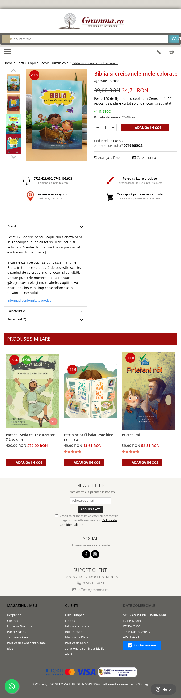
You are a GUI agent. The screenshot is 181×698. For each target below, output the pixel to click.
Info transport (75, 632)
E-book (70, 620)
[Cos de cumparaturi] (171, 51)
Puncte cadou (16, 632)
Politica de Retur (76, 643)
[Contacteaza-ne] (159, 51)
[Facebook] (86, 554)
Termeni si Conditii (20, 637)
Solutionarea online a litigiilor (85, 648)
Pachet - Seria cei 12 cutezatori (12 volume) (31, 437)
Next (13, 156)
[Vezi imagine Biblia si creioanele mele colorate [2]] (13, 124)
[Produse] (8, 52)
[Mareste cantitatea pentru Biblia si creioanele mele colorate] (113, 127)
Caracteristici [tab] (16, 311)
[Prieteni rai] (148, 391)
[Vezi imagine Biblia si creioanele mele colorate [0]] (13, 83)
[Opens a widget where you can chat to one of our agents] (163, 690)
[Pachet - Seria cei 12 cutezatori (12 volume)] (32, 391)
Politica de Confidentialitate (26, 643)
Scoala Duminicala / (56, 63)
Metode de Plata (76, 637)
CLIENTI (71, 605)
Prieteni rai (131, 435)
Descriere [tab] (13, 226)
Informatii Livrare (77, 626)
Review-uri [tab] (16, 319)
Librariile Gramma (19, 626)
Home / (10, 63)
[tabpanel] (56, 115)
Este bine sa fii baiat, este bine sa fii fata (88, 437)
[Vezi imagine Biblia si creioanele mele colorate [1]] (13, 104)
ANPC (69, 654)
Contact (12, 620)
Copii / (33, 63)
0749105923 (93, 583)
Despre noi (14, 615)
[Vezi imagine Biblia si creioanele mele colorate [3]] (13, 144)
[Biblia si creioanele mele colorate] (56, 115)
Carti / (21, 63)
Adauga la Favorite (111, 157)
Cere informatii (147, 157)
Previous (13, 71)
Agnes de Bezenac (106, 81)
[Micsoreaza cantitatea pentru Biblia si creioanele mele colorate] (97, 127)
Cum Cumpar (74, 615)
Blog (10, 648)
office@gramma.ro (93, 589)
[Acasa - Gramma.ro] (90, 21)
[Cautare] (173, 39)
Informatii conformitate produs (29, 300)
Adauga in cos (147, 127)
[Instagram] (95, 554)
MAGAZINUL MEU (22, 605)
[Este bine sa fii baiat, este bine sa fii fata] (90, 390)
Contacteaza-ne (145, 645)
